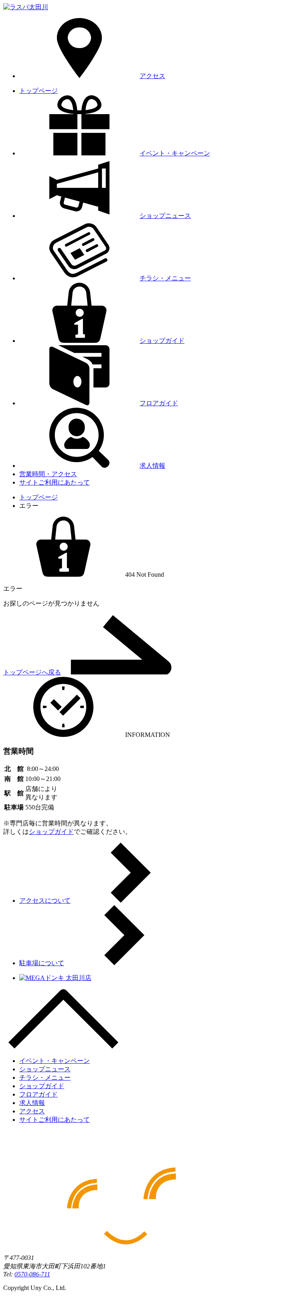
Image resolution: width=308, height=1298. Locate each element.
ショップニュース (165, 215)
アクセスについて (45, 900)
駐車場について (41, 963)
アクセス (152, 75)
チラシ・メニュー (165, 278)
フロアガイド (159, 403)
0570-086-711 (32, 1274)
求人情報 (152, 465)
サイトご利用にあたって (54, 482)
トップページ (38, 90)
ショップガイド (162, 340)
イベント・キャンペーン (175, 153)
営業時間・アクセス (48, 474)
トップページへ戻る (32, 672)
